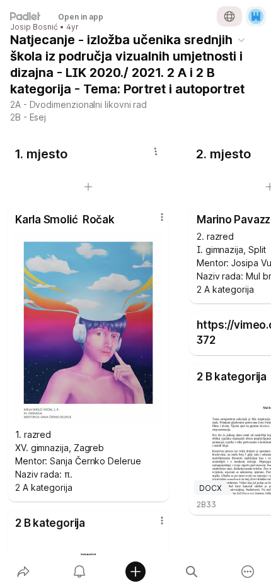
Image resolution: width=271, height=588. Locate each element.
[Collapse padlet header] (241, 40)
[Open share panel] (23, 571)
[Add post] (135, 571)
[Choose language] (229, 16)
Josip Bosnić (34, 27)
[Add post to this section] (88, 186)
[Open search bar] (191, 571)
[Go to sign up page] (256, 16)
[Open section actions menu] (155, 151)
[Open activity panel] (79, 571)
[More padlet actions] (248, 571)
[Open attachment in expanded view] (88, 327)
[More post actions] (154, 222)
